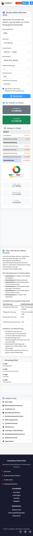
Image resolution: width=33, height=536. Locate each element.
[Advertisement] (16, 228)
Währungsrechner (11, 420)
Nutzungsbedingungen (16, 513)
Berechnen (17, 96)
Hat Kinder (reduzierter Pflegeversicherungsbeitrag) (14, 90)
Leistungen (17, 495)
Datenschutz (16, 510)
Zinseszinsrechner (11, 423)
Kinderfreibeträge (9, 65)
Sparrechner (9, 441)
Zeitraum (6, 39)
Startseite (16, 492)
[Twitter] (25, 531)
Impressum (16, 516)
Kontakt (16, 498)
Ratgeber (16, 501)
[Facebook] (20, 531)
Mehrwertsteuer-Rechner (13, 405)
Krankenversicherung (10, 80)
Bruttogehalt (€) (8, 29)
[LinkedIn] (30, 531)
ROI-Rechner (9, 427)
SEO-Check (8, 402)
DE (25, 3)
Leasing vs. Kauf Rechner (14, 430)
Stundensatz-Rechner (12, 413)
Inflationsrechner (11, 438)
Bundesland (6, 56)
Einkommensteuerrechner (13, 416)
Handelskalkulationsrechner (14, 434)
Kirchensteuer (7, 73)
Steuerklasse (7, 48)
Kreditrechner (10, 409)
